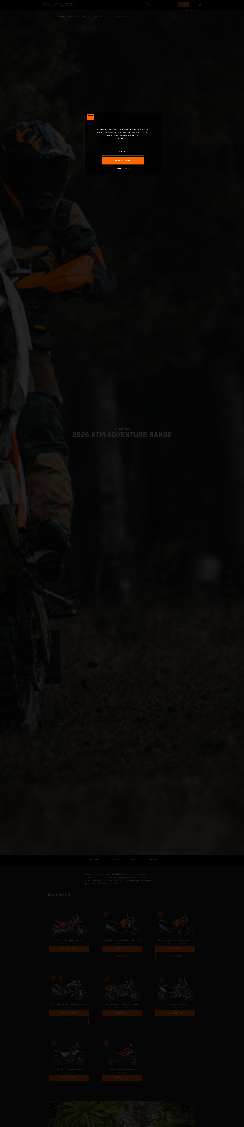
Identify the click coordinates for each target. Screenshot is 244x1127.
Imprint (125, 138)
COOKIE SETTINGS (123, 168)
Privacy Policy (121, 138)
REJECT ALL (123, 151)
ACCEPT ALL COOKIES (122, 160)
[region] (123, 143)
